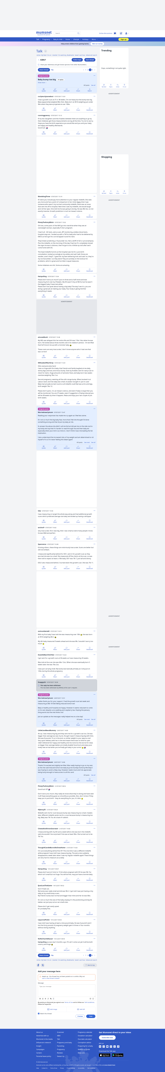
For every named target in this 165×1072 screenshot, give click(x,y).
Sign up (123, 39)
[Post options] (94, 96)
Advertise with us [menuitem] (42, 1036)
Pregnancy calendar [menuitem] (85, 1032)
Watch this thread (46, 1013)
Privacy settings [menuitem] (71, 1068)
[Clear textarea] (53, 999)
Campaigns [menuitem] (40, 1049)
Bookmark (90, 110)
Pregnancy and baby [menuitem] (64, 1042)
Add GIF (82, 1009)
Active (117, 87)
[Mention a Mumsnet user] (90, 999)
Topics (110, 87)
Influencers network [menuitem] (43, 1042)
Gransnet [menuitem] (60, 1032)
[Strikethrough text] (45, 999)
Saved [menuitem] (77, 55)
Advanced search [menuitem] (91, 55)
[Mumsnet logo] (44, 33)
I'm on (124, 87)
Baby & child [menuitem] (57, 39)
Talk (39, 51)
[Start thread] (121, 33)
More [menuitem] (94, 39)
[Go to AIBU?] (39, 59)
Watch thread (43, 70)
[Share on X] (43, 965)
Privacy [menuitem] (62, 1068)
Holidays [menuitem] (85, 39)
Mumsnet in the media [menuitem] (44, 1039)
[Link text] (50, 999)
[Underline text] (42, 999)
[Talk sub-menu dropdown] (45, 51)
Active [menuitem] (38, 55)
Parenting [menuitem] (60, 1046)
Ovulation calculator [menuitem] (85, 1036)
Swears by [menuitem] (60, 1056)
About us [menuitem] (39, 1032)
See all (93, 85)
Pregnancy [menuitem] (46, 39)
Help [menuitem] (37, 1068)
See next (87, 442)
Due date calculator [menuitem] (85, 1039)
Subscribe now (107, 1038)
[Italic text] (48, 999)
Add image (53, 1009)
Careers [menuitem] (39, 1053)
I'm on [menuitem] (49, 55)
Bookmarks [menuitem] (70, 55)
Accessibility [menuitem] (81, 1068)
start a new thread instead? (51, 978)
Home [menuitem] (68, 39)
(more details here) (109, 1065)
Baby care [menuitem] (81, 1053)
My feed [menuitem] (43, 55)
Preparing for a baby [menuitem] (85, 1046)
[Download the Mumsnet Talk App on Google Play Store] (117, 1055)
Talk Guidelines (89, 1002)
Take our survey (97, 44)
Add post (67, 91)
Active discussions (105, 33)
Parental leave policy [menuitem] (43, 1056)
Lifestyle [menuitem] (76, 39)
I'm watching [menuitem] (62, 55)
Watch (90, 91)
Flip (52, 70)
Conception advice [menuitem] (84, 1042)
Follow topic (77, 60)
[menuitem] (100, 1046)
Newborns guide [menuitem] (84, 1049)
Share (78, 91)
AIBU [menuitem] (59, 1036)
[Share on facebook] (38, 965)
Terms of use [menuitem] (53, 1068)
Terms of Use (69, 1002)
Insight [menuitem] (38, 1046)
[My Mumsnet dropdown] (127, 33)
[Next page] (94, 70)
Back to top (91, 965)
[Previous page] (83, 70)
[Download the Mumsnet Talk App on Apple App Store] (104, 1055)
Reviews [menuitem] (60, 1053)
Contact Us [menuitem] (45, 1068)
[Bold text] (40, 999)
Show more (41, 82)
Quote (44, 91)
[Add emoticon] (93, 999)
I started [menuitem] (54, 55)
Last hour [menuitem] (82, 55)
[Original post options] (94, 75)
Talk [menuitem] (37, 39)
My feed (104, 87)
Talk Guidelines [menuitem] (91, 1068)
